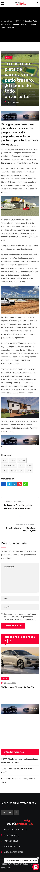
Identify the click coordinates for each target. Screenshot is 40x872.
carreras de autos (9, 465)
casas (29, 465)
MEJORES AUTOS (11, 835)
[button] (6, 641)
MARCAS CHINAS (11, 841)
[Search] (38, 3)
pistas (29, 470)
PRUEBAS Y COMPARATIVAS (15, 830)
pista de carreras (17, 470)
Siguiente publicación (25, 525)
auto (4, 460)
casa (21, 465)
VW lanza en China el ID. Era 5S (17, 687)
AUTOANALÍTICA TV (12, 846)
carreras (22, 460)
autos (13, 460)
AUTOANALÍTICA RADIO (13, 852)
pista (5, 470)
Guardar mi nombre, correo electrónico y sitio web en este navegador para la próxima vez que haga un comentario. (21, 617)
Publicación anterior (15, 502)
